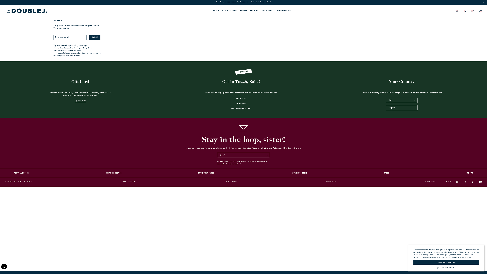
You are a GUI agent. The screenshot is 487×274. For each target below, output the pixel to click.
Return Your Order (299, 173)
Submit (95, 37)
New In (216, 11)
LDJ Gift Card (80, 101)
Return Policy (430, 182)
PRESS (386, 173)
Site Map (469, 173)
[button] (446, 267)
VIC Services (241, 103)
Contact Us (241, 98)
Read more (469, 257)
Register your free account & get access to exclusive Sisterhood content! (243, 2)
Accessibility (331, 182)
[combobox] (402, 100)
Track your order (206, 173)
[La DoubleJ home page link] (26, 11)
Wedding (254, 11)
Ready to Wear (229, 11)
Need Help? (243, 71)
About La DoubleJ (21, 173)
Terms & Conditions (129, 182)
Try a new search (61, 28)
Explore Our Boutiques (241, 108)
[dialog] (446, 258)
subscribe (267, 155)
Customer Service (113, 173)
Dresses (243, 11)
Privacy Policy (231, 182)
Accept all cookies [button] (446, 262)
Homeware (267, 11)
